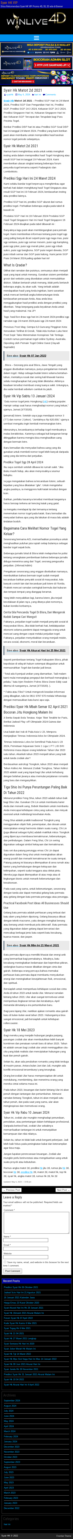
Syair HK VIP (9, 3)
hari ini (37, 94)
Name (7, 1236)
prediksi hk (27, 1172)
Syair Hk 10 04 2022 (14, 1379)
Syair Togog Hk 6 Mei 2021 (17, 1328)
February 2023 (11, 1498)
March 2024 (9, 1431)
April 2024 (9, 1426)
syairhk (9, 94)
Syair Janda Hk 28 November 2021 (21, 1369)
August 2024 (10, 1406)
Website (8, 1253)
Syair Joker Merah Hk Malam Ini (20, 1348)
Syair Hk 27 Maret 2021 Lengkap (20, 1338)
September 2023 (12, 1462)
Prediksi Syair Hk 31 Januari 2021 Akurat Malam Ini (29, 1374)
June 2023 (9, 1477)
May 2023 (9, 1482)
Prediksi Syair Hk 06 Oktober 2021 (21, 1287)
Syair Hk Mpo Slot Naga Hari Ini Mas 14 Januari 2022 (30, 1359)
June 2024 (9, 1416)
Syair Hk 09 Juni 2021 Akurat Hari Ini (22, 1364)
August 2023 (10, 1467)
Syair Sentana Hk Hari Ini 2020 (19, 1343)
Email (7, 1245)
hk (41, 1168)
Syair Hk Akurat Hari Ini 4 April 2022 (21, 1384)
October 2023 (10, 1457)
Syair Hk (9, 100)
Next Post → (63, 1190)
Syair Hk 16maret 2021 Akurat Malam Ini (24, 1313)
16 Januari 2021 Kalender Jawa (19, 1297)
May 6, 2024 (24, 94)
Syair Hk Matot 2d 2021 (23, 90)
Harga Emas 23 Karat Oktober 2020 (21, 1302)
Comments (50, 94)
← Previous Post (11, 1190)
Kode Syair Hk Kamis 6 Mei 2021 (20, 1323)
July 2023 (8, 1472)
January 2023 (10, 1503)
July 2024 (8, 1411)
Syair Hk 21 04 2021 (14, 1333)
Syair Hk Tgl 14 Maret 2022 (17, 1354)
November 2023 (11, 1452)
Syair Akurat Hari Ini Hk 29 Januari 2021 (23, 1308)
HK (45, 401)
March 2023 (9, 1492)
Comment (9, 1210)
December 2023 (11, 1447)
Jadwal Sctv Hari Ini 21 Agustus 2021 (22, 1292)
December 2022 (11, 1508)
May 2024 (9, 1421)
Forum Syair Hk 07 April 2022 (18, 1318)
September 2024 (12, 1400)
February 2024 (11, 1436)
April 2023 (9, 1487)
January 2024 (10, 1441)
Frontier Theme (64, 1535)
